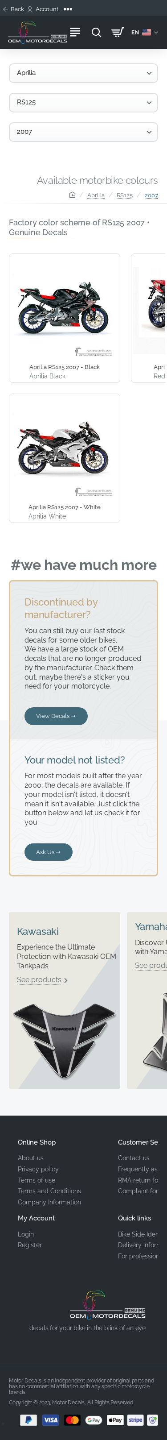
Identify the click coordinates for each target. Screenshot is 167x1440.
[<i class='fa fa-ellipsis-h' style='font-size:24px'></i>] (67, 9)
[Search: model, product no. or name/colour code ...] (96, 32)
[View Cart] (117, 32)
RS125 (125, 195)
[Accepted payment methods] (83, 1420)
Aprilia (96, 195)
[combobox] (83, 73)
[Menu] (75, 32)
